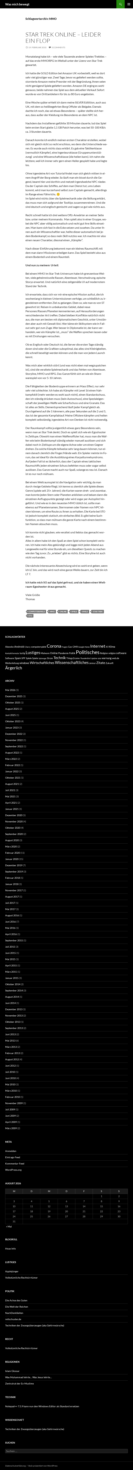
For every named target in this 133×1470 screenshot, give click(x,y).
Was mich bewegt (17, 4)
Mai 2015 (10, 959)
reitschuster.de (13, 1319)
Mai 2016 (10, 927)
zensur (92, 663)
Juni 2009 (10, 1115)
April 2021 (11, 802)
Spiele (74, 611)
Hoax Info (10, 1248)
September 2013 (14, 1028)
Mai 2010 (10, 1084)
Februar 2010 (12, 1096)
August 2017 (12, 896)
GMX (75, 646)
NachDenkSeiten (14, 1312)
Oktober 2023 (12, 721)
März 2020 (11, 846)
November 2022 (14, 740)
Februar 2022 (12, 765)
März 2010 (11, 1090)
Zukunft (109, 663)
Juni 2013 (10, 1034)
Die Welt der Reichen (16, 1306)
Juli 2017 (10, 902)
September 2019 (14, 871)
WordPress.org (13, 1169)
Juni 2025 (10, 715)
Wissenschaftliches (72, 662)
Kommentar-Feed (14, 1163)
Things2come (73, 658)
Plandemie (63, 653)
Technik (60, 657)
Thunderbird (85, 658)
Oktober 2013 (12, 1021)
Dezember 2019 (13, 865)
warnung (107, 658)
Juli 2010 (10, 1071)
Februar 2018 (12, 877)
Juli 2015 (10, 946)
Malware (45, 653)
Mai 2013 (10, 1040)
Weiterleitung (12, 663)
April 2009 (11, 1121)
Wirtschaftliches (42, 662)
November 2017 (14, 890)
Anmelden (10, 1150)
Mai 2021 (10, 796)
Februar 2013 (12, 1053)
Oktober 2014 (12, 984)
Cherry (27, 647)
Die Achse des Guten (16, 1300)
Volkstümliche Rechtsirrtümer (21, 1277)
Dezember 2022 (13, 733)
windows (24, 662)
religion (112, 653)
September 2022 (14, 746)
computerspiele (36, 611)
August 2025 (12, 708)
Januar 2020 (12, 859)
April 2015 (11, 965)
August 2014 (12, 996)
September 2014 (14, 990)
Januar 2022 (12, 771)
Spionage (42, 658)
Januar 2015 (12, 977)
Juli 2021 (10, 790)
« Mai (9, 1226)
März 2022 (11, 758)
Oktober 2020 (12, 827)
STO (30, 616)
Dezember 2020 (13, 815)
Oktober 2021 (12, 777)
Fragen (65, 647)
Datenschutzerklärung (15, 1465)
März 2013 (11, 1046)
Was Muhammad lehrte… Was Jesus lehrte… (28, 1377)
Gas (70, 646)
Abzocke (9, 646)
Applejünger (12, 1271)
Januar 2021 (12, 808)
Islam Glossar (12, 1370)
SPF (23, 658)
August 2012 (12, 1059)
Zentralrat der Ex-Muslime (19, 1383)
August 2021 (12, 783)
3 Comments (58, 47)
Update (94, 658)
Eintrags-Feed (12, 1157)
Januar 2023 (12, 727)
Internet (97, 645)
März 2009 (11, 1128)
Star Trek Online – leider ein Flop (63, 37)
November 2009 (14, 1103)
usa (99, 658)
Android (19, 646)
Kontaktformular (12, 653)
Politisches (88, 652)
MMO (52, 611)
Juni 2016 (10, 921)
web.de (115, 658)
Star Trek (98, 611)
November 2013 (14, 1015)
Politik (72, 653)
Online (63, 611)
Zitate (100, 663)
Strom (50, 658)
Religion (104, 653)
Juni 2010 (10, 1078)
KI (107, 646)
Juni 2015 (10, 952)
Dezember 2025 (13, 696)
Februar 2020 (12, 852)
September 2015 (14, 940)
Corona (54, 645)
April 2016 (11, 934)
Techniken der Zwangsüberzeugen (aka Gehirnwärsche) (34, 1325)
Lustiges (33, 652)
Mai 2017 (10, 909)
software (121, 653)
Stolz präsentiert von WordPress (42, 1465)
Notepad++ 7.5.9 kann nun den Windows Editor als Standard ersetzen (42, 1406)
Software (9, 658)
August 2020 (12, 840)
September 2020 (14, 833)
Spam (18, 658)
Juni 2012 (10, 1065)
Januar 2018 (12, 884)
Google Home (84, 647)
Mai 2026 (10, 689)
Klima (112, 646)
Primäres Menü (129, 4)
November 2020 (14, 821)
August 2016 (12, 915)
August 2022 (12, 752)
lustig (22, 653)
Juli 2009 (10, 1109)
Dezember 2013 (13, 1009)
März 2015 (11, 971)
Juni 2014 (10, 1003)
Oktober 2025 (12, 702)
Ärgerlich (13, 667)
